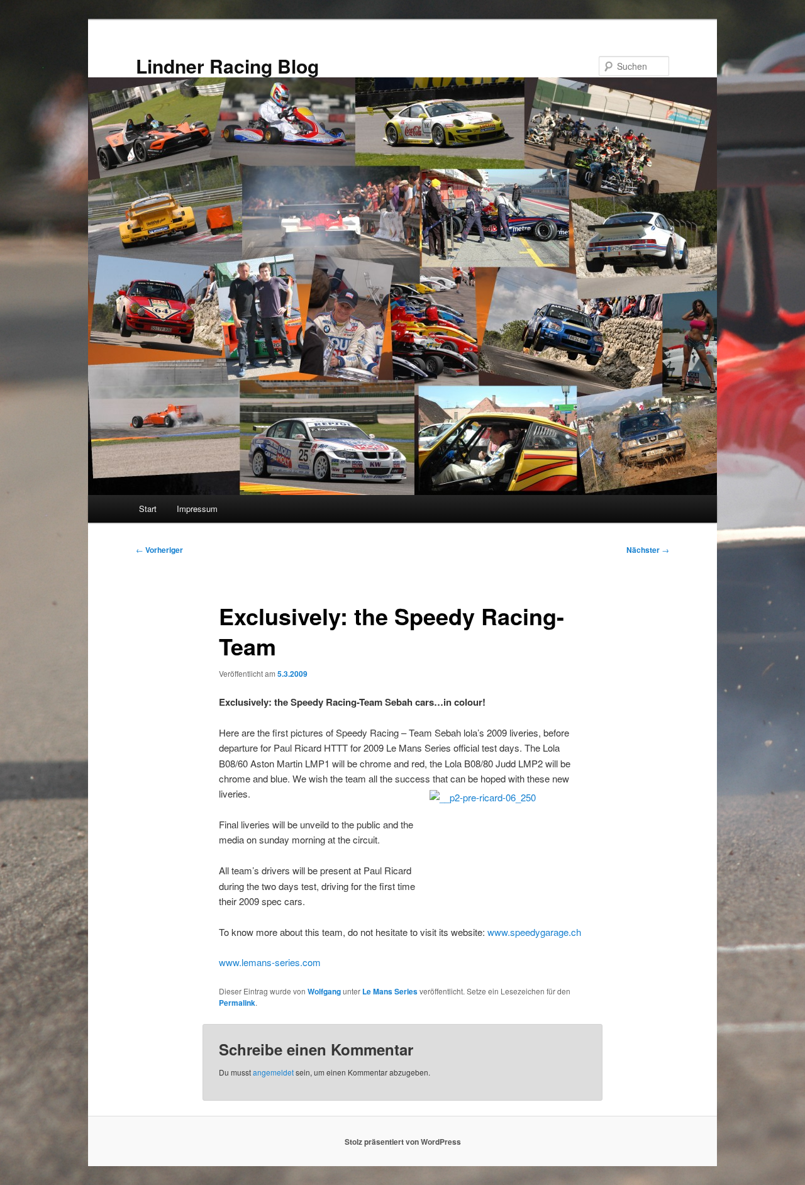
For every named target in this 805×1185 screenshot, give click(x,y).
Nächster (647, 549)
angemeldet (273, 1072)
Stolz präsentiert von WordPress (403, 1141)
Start (148, 509)
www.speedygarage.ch (534, 931)
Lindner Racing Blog (227, 65)
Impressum (197, 509)
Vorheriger (159, 549)
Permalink (237, 1002)
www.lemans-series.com (270, 962)
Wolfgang (324, 991)
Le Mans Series (390, 991)
